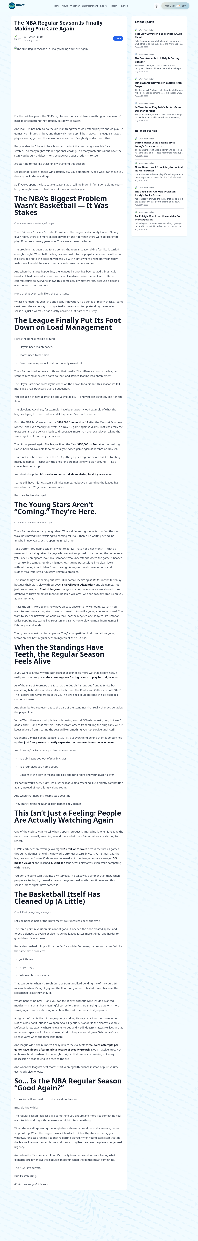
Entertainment (90, 5)
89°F (184, 6)
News (65, 5)
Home (56, 5)
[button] (175, 5)
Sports (104, 5)
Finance (123, 5)
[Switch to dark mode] (157, 6)
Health (113, 5)
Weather (75, 5)
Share (118, 38)
